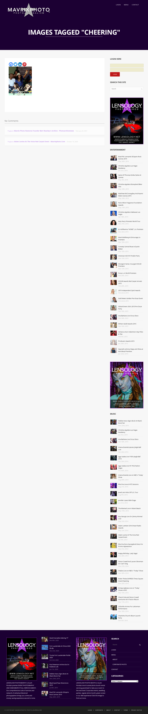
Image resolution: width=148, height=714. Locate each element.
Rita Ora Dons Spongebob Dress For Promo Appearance (130, 545)
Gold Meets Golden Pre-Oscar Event (130, 298)
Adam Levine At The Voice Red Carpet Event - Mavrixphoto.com (39, 141)
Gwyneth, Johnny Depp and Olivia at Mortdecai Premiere (130, 350)
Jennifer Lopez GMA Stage (127, 500)
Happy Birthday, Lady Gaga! (127, 553)
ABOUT (115, 659)
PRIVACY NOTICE (136, 710)
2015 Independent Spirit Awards (129, 290)
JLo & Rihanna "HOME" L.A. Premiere (130, 229)
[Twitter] (15, 64)
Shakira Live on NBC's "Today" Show (130, 571)
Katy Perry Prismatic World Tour (129, 221)
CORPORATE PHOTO (120, 664)
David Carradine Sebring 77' (58, 638)
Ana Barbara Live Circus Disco (128, 316)
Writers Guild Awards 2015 (127, 324)
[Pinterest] (24, 64)
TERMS (126, 710)
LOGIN (118, 5)
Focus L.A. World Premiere (127, 273)
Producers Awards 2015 (126, 341)
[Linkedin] (20, 64)
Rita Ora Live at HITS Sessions (128, 484)
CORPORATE (99, 710)
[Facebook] (11, 64)
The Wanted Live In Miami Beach (129, 508)
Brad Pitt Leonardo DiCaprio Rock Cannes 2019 (59, 693)
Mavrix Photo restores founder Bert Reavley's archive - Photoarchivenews (44, 131)
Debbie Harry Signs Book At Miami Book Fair (58, 675)
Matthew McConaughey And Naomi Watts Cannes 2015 (130, 194)
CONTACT (135, 5)
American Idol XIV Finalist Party (129, 256)
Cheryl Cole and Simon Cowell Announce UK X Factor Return (128, 598)
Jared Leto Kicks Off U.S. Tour (128, 492)
